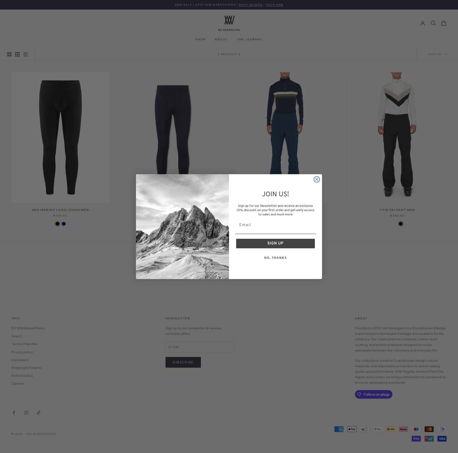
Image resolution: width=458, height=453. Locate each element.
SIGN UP (275, 243)
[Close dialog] (317, 179)
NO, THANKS (275, 258)
